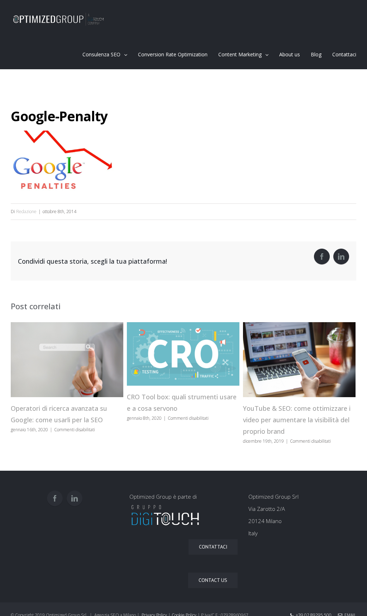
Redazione (26, 211)
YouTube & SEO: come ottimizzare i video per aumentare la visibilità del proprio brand (297, 420)
